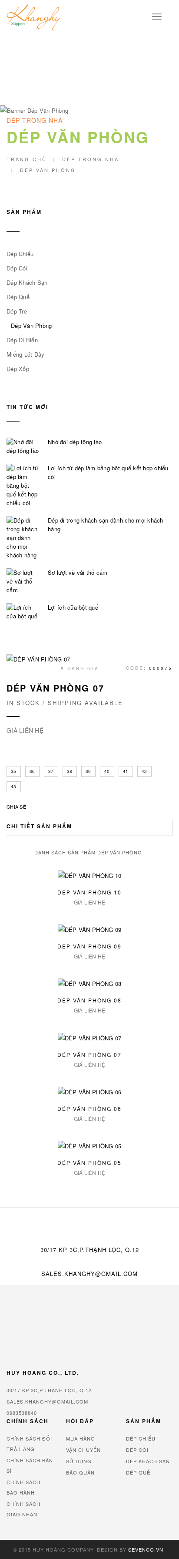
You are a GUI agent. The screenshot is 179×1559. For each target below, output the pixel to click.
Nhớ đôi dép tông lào (75, 442)
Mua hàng (80, 1438)
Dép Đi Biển (22, 340)
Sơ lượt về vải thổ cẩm (78, 572)
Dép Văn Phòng (31, 325)
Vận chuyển (83, 1449)
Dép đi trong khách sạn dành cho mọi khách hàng (105, 524)
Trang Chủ (27, 158)
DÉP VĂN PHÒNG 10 (89, 892)
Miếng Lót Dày (25, 354)
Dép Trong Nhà (90, 158)
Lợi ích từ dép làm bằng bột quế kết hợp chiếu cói (108, 472)
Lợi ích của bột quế (73, 607)
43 (14, 786)
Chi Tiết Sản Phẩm (39, 826)
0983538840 (22, 1412)
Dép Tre (17, 311)
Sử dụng (79, 1461)
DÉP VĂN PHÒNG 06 (89, 1108)
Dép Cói (17, 268)
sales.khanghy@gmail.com (89, 1273)
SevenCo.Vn (145, 1549)
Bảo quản (80, 1472)
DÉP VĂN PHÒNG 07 (89, 1054)
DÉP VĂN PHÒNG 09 (89, 946)
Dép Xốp (18, 368)
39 (88, 771)
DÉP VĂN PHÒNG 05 (89, 1162)
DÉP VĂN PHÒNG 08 (89, 1000)
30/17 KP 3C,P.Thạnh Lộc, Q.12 (49, 1390)
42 (144, 771)
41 (126, 771)
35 (14, 771)
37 (51, 771)
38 (70, 771)
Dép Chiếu (20, 254)
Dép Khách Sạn (27, 282)
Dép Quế (18, 297)
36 (32, 771)
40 (107, 771)
